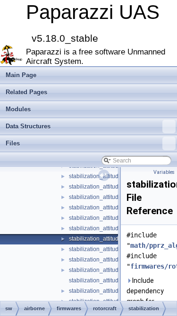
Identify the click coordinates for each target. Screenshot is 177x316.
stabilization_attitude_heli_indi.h (110, 218)
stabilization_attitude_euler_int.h (110, 197)
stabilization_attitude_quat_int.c (109, 291)
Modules (18, 109)
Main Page (21, 75)
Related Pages (26, 92)
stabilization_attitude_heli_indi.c (110, 207)
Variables (164, 172)
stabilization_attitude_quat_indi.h (111, 280)
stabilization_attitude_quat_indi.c (111, 270)
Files (13, 143)
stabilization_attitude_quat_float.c (112, 249)
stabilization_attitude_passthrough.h (115, 238)
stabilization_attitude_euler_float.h (113, 176)
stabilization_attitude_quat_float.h (112, 259)
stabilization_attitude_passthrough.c (115, 228)
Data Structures (28, 126)
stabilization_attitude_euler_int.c (110, 186)
